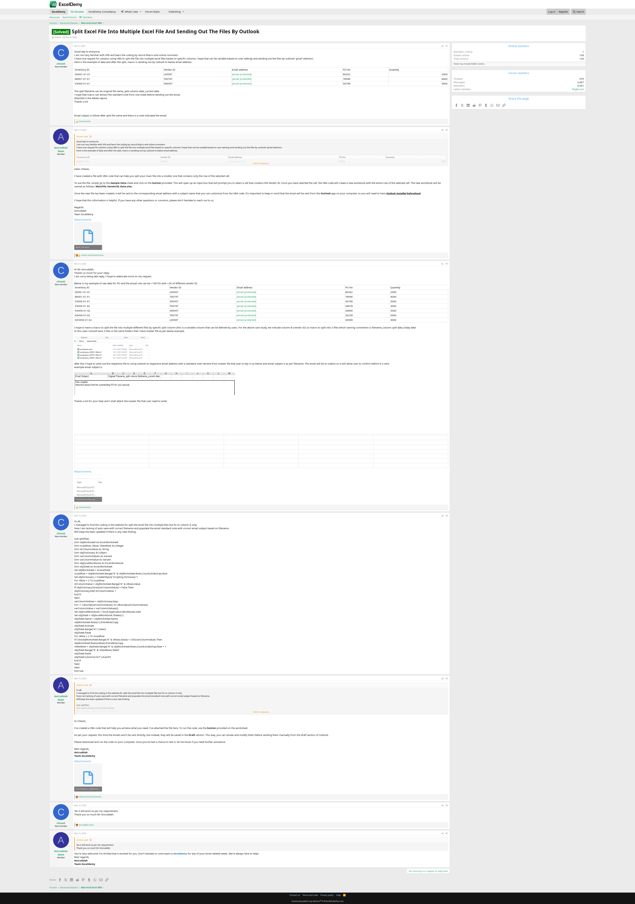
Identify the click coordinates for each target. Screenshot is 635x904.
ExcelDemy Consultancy (102, 11)
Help (338, 895)
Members (87, 17)
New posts (54, 17)
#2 (447, 130)
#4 (447, 515)
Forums (79, 11)
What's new (131, 11)
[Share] (442, 46)
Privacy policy (327, 895)
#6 (447, 805)
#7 (447, 833)
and (92, 255)
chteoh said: (82, 136)
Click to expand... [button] (261, 163)
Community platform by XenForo (317, 901)
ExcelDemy (58, 11)
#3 (447, 263)
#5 (447, 678)
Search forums (69, 17)
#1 (447, 46)
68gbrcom (578, 89)
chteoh (57, 37)
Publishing (175, 11)
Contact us (294, 895)
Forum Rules (152, 11)
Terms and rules (310, 895)
